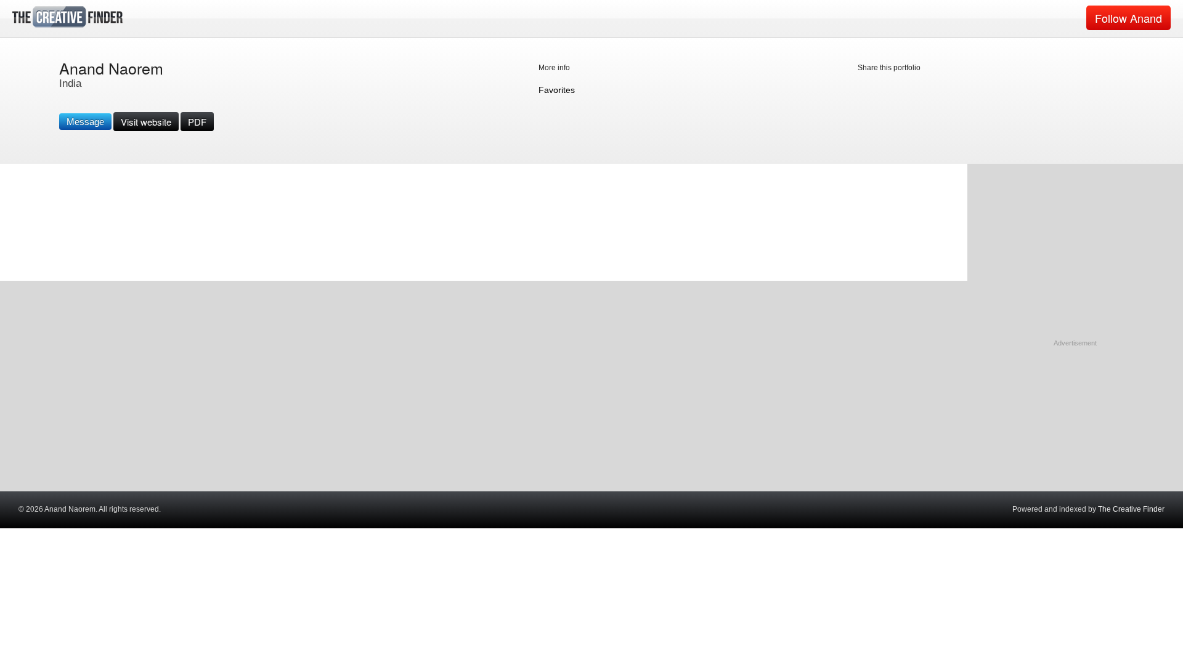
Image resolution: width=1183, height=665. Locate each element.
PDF (197, 121)
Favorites (557, 90)
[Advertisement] (1075, 425)
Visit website (146, 121)
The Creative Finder (1131, 509)
